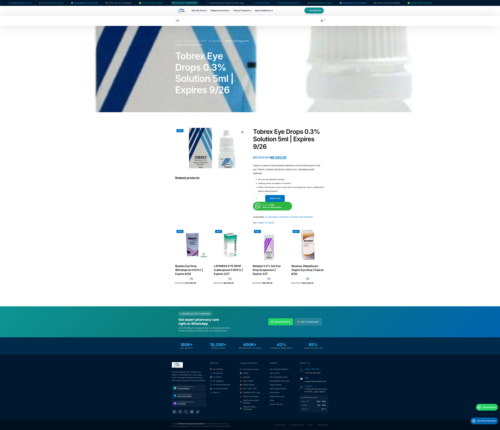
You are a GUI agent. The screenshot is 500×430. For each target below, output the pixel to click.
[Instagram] (180, 411)
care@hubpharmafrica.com (315, 381)
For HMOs (215, 377)
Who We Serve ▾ (199, 10)
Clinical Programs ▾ (242, 10)
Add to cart (275, 198)
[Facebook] (174, 411)
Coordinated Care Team (280, 381)
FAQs (272, 400)
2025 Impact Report (278, 389)
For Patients (216, 369)
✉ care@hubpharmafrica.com (256, 3)
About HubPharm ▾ (264, 10)
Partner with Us (276, 404)
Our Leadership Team (279, 377)
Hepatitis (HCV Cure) (250, 392)
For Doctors (216, 373)
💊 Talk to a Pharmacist (308, 322)
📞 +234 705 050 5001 (229, 3)
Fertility (244, 373)
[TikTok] (197, 411)
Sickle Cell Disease (249, 396)
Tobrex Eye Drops (266, 223)
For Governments (218, 389)
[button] (242, 132)
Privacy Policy (280, 425)
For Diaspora (217, 381)
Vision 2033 (274, 373)
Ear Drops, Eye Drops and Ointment (296, 217)
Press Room (275, 392)
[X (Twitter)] (186, 411)
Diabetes (245, 377)
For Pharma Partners (220, 385)
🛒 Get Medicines (314, 10)
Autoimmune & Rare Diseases (249, 401)
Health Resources (277, 396)
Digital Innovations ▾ (220, 10)
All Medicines (271, 217)
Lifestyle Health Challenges (248, 408)
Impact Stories (276, 385)
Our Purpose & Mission (279, 369)
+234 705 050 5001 (312, 373)
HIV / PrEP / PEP (248, 389)
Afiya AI (215, 392)
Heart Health (246, 381)
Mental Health (247, 385)
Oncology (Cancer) (249, 369)
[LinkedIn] (191, 411)
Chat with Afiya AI (282, 322)
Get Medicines (323, 425)
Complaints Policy (297, 425)
